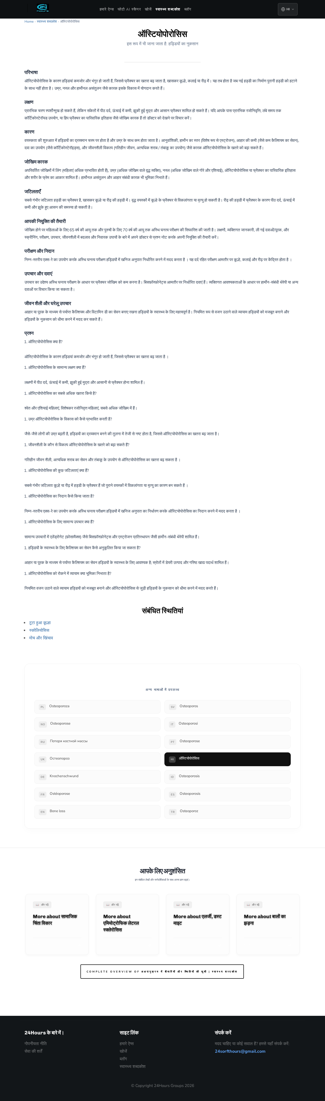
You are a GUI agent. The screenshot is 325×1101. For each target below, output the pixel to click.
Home (29, 21)
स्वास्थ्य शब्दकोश (168, 9)
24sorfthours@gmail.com (240, 1051)
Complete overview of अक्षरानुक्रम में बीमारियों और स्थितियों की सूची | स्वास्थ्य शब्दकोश (162, 971)
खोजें (148, 9)
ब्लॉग (188, 9)
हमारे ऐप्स (107, 9)
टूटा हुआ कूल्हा (40, 623)
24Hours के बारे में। (44, 1033)
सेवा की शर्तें (33, 1051)
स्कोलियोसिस (39, 630)
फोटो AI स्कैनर (129, 9)
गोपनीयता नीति (36, 1044)
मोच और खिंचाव (41, 638)
